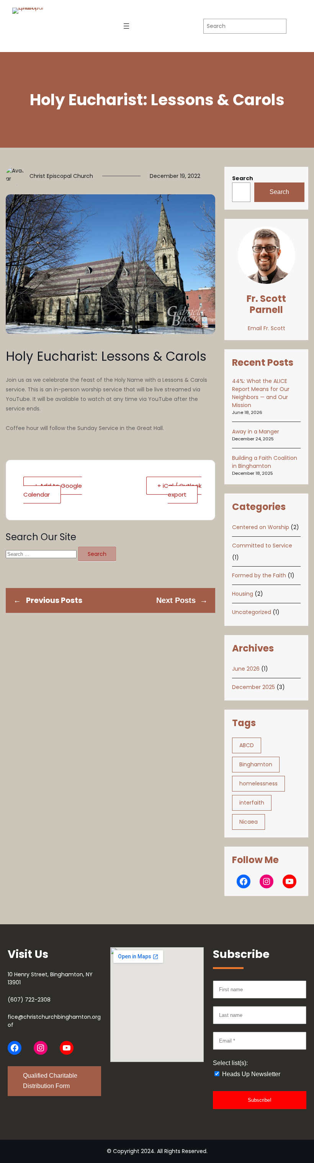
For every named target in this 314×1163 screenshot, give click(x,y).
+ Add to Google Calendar (52, 490)
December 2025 (253, 687)
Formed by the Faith (259, 575)
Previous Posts (54, 600)
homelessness (258, 783)
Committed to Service (262, 545)
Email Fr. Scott (266, 328)
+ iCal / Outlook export (179, 490)
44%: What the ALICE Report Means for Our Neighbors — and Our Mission (260, 393)
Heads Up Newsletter (250, 1074)
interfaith (251, 802)
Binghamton (255, 764)
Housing (242, 594)
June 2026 (246, 669)
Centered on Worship (260, 527)
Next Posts (176, 600)
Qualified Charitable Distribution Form (50, 1080)
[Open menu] (126, 26)
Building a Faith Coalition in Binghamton (264, 462)
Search (242, 178)
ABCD (246, 745)
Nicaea (248, 822)
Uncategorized (251, 612)
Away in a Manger (255, 431)
